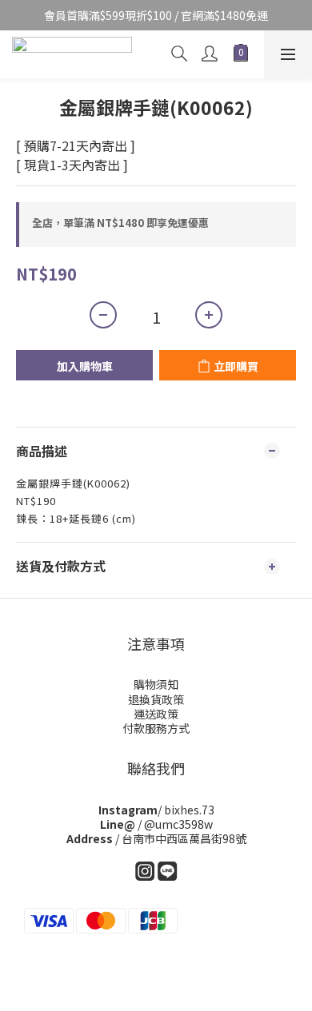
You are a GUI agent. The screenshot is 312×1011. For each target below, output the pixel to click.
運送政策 (156, 714)
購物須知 (156, 684)
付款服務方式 (156, 728)
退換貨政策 (156, 699)
